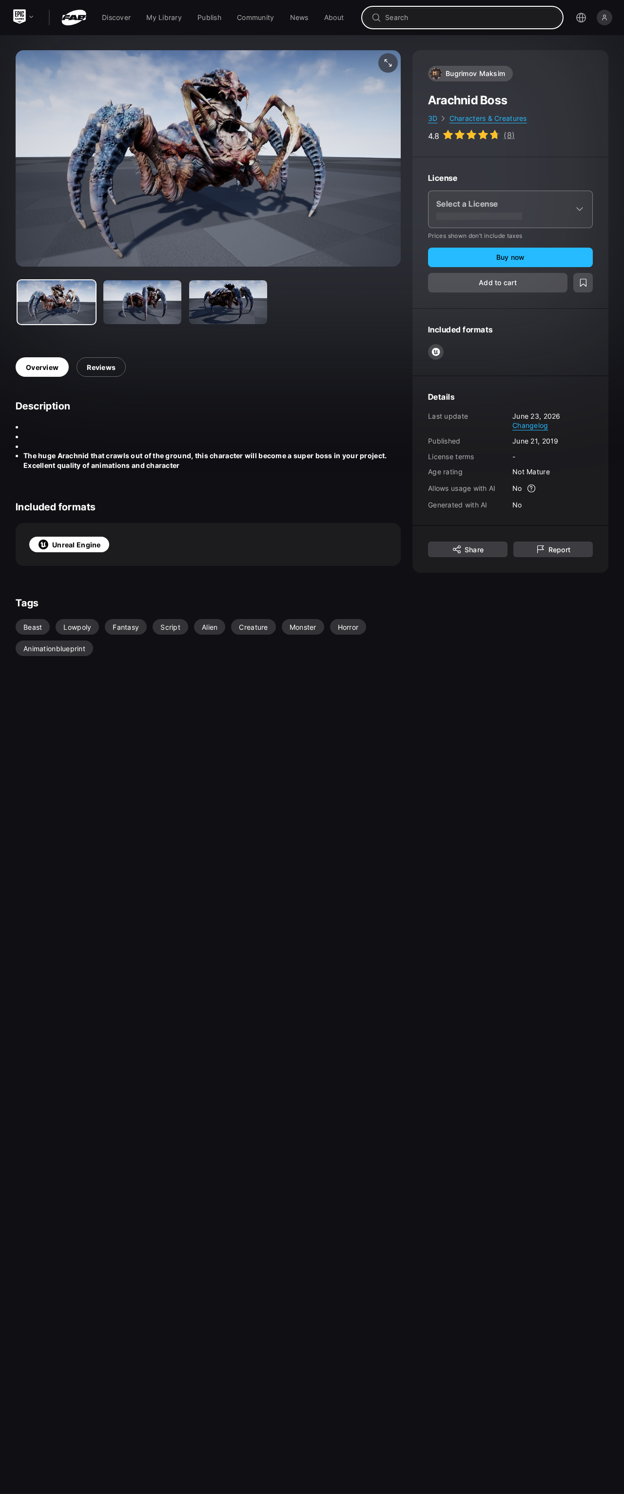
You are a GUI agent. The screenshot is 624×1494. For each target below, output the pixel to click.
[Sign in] (604, 17)
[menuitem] (116, 17)
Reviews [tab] (101, 367)
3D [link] (433, 118)
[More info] (532, 488)
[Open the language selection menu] (581, 17)
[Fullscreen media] (388, 63)
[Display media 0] (57, 302)
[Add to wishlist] (583, 282)
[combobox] (469, 17)
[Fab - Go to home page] (73, 17)
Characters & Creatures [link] (488, 118)
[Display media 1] (142, 302)
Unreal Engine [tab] (76, 545)
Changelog (530, 425)
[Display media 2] (228, 302)
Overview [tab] (42, 367)
